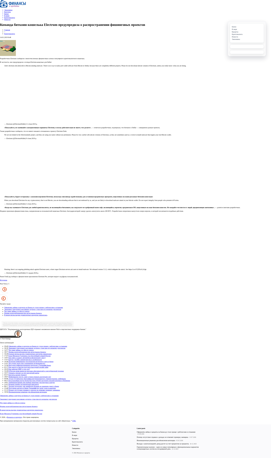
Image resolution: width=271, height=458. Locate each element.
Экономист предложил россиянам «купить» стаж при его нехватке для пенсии (32, 309)
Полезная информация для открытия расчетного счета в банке (30, 361)
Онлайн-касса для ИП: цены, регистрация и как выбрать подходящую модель (52, 325)
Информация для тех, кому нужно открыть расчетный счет (29, 377)
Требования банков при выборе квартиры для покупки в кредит (31, 382)
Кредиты (75, 438)
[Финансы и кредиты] (13, 7)
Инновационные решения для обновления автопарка (53, 323)
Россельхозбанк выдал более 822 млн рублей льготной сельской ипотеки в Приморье (39, 381)
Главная (7, 30)
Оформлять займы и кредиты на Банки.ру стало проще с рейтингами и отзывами (33, 307)
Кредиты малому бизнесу (17, 375)
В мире (74, 435)
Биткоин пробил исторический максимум (23, 384)
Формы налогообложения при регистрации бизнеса (23, 313)
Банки (74, 432)
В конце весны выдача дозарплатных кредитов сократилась (25, 315)
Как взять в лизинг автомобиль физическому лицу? (27, 358)
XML (74, 421)
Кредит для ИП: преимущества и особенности (25, 360)
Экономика (76, 448)
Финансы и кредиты (14, 417)
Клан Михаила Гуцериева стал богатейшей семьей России (29, 356)
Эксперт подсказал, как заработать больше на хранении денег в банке (33, 386)
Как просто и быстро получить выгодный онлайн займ (28, 367)
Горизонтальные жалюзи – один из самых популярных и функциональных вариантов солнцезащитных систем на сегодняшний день (168, 448)
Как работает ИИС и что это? (19, 369)
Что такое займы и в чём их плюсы (16, 311)
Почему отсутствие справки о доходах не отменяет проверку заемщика (21, 323)
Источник (3, 280)
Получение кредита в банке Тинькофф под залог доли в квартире (32, 388)
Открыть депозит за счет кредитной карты (23, 373)
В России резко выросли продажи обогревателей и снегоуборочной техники (36, 371)
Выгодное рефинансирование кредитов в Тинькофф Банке (29, 365)
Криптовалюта (9, 34)
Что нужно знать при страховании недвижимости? (26, 363)
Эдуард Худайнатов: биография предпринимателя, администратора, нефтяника (37, 379)
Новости (75, 445)
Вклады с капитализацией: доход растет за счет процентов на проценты (163, 444)
